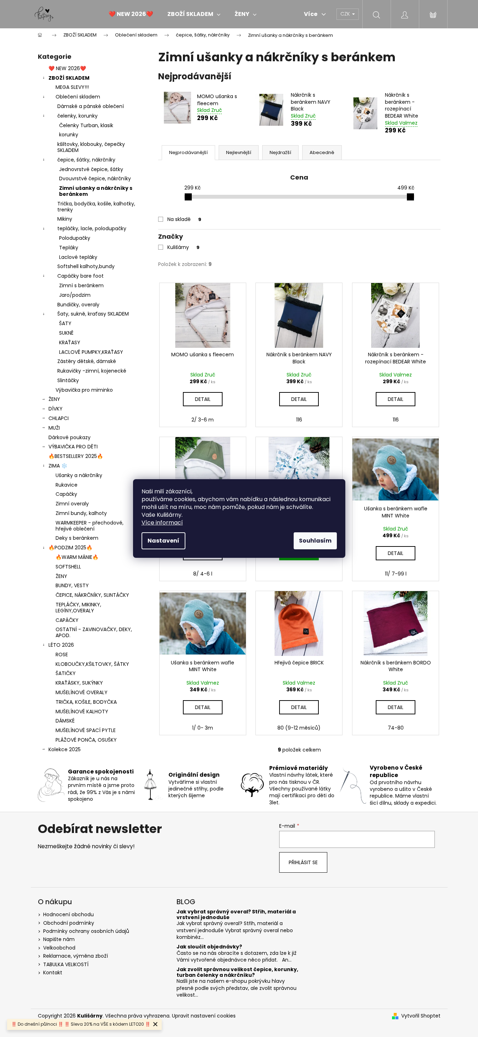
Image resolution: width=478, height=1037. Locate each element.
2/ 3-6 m (202, 419)
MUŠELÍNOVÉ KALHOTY (82, 711)
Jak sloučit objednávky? (209, 947)
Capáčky (66, 494)
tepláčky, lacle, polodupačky (91, 228)
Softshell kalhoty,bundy (86, 266)
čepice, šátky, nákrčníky (86, 159)
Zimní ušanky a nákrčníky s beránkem (95, 191)
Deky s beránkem (77, 538)
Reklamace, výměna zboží (75, 955)
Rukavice (66, 484)
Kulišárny (183, 247)
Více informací (162, 522)
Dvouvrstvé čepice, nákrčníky (95, 178)
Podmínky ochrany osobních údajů (86, 931)
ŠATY (65, 323)
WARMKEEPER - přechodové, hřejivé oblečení (89, 525)
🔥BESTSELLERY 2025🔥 (75, 456)
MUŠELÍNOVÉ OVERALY (82, 692)
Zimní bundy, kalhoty (81, 513)
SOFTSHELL (68, 566)
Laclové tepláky (78, 257)
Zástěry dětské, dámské (86, 361)
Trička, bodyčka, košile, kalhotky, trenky (96, 206)
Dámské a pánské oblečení (90, 106)
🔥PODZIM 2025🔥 (70, 547)
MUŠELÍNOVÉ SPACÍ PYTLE (86, 730)
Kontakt (52, 972)
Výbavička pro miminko (84, 389)
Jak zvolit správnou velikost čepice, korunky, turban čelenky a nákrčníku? (237, 972)
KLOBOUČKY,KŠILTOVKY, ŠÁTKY (92, 664)
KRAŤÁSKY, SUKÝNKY (79, 682)
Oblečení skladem (78, 96)
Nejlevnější (238, 152)
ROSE (62, 654)
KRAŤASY (69, 342)
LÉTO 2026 (61, 644)
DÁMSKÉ (65, 720)
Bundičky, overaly (78, 304)
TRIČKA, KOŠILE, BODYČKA (86, 702)
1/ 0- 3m (202, 727)
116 (299, 419)
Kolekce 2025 (64, 749)
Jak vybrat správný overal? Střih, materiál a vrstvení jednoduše (236, 914)
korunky (68, 134)
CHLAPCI (58, 418)
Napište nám (59, 939)
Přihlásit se (303, 862)
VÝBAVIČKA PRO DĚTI (73, 446)
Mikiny (64, 218)
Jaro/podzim (75, 295)
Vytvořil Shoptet (420, 1016)
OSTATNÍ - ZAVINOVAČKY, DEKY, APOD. (94, 632)
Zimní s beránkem (81, 285)
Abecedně (322, 152)
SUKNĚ (66, 332)
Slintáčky (68, 380)
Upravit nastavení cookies (204, 1015)
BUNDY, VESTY (72, 585)
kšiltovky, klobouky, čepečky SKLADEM (91, 147)
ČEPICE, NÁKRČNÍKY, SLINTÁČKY (92, 595)
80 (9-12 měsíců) (299, 727)
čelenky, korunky (77, 115)
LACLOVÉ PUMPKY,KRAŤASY (91, 352)
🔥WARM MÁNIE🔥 (77, 557)
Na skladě (184, 219)
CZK (345, 13)
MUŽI (54, 427)
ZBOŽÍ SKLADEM (69, 77)
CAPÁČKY (67, 620)
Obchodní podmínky (68, 922)
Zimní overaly (72, 503)
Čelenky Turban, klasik (86, 125)
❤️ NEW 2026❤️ (67, 68)
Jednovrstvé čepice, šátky (91, 169)
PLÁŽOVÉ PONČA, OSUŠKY (86, 739)
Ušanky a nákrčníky (79, 475)
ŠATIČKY (66, 673)
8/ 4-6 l (202, 573)
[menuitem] (131, 14)
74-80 (396, 727)
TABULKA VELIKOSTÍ (65, 964)
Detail (203, 399)
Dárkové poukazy (69, 437)
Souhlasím (315, 541)
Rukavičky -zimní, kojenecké (91, 370)
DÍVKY (55, 408)
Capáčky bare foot (80, 275)
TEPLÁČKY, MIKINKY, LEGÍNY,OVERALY (78, 607)
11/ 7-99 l (396, 573)
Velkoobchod (59, 947)
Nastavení (163, 541)
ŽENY (54, 399)
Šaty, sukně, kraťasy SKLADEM (93, 313)
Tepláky (68, 247)
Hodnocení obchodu (68, 914)
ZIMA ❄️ (57, 465)
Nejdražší (280, 152)
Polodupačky (74, 238)
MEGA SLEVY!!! (72, 87)
